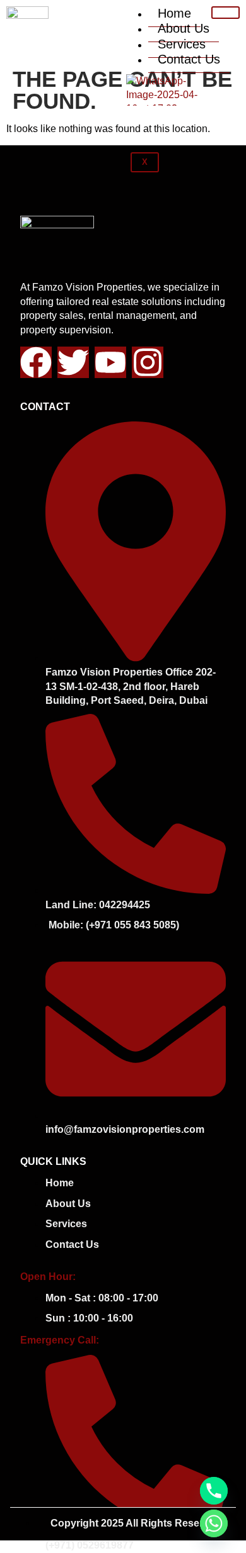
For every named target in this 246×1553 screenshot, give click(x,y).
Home (174, 13)
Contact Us (189, 59)
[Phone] (214, 1491)
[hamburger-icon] (225, 12)
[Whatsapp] (214, 1523)
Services (182, 44)
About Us (183, 28)
